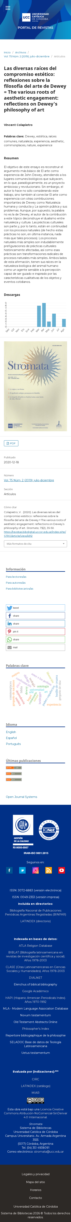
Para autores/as (15, 582)
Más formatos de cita (19, 543)
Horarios (35, 1190)
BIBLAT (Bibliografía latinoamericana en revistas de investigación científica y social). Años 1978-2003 (35, 956)
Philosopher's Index (35, 1028)
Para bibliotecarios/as (19, 588)
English (11, 732)
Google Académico (35, 991)
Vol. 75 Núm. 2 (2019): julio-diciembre (27, 56)
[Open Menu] (8, 8)
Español (11, 738)
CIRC (35, 1079)
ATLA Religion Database (35, 945)
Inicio (7, 52)
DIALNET (35, 977)
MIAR (35, 1093)
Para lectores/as (16, 576)
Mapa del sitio (35, 1182)
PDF (12, 443)
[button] (35, 607)
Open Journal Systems (21, 797)
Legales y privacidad (36, 1174)
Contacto (35, 1198)
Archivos (20, 52)
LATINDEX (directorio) (35, 921)
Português (13, 744)
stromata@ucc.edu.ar (49, 1151)
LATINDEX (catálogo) (35, 1086)
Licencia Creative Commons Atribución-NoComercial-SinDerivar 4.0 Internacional (35, 1113)
